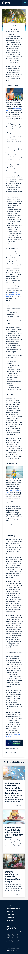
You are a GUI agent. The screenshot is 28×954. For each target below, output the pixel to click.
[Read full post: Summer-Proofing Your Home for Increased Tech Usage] (14, 861)
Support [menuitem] (9, 911)
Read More (18, 805)
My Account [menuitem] (10, 920)
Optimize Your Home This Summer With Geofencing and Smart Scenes (13, 788)
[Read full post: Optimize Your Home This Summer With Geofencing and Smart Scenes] (14, 773)
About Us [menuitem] (10, 906)
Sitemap (9, 950)
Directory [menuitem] (10, 914)
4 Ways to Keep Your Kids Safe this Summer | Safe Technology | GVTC (14, 832)
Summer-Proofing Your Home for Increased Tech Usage (13, 877)
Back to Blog (12, 752)
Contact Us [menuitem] (10, 917)
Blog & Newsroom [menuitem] (13, 908)
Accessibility (14, 950)
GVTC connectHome (13, 748)
